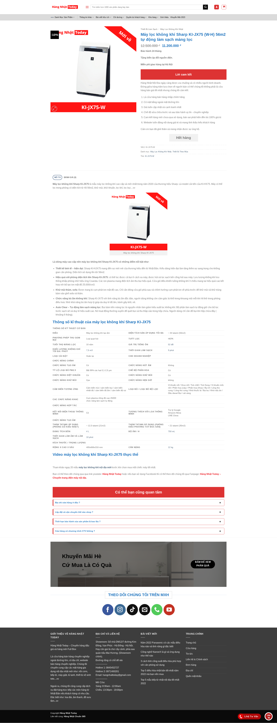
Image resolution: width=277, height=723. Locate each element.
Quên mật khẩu (193, 676)
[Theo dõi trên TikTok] (132, 609)
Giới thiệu (164, 17)
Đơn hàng (191, 665)
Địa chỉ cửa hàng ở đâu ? (67, 502)
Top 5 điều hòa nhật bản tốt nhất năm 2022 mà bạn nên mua (159, 672)
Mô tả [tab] (57, 177)
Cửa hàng (191, 648)
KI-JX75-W (149, 156)
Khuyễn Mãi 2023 (178, 17)
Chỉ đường (117, 17)
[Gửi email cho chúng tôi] (144, 609)
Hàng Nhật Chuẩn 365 (74, 716)
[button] (87, 7)
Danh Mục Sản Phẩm (64, 17)
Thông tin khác (85, 17)
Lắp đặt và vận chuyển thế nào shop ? (74, 512)
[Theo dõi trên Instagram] (120, 609)
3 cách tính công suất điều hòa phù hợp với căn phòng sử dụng (161, 663)
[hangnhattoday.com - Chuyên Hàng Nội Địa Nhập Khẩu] (64, 7)
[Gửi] (205, 7)
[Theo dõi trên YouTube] (169, 609)
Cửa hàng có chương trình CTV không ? (75, 531)
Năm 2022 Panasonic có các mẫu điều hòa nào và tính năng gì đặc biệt (160, 644)
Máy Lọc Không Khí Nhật (171, 29)
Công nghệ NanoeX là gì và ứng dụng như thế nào (160, 654)
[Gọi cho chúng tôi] (157, 609)
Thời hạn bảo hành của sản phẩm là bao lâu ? (78, 521)
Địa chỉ (189, 670)
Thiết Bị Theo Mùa (180, 152)
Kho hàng (152, 17)
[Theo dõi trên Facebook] (108, 609)
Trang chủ (191, 642)
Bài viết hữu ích (102, 17)
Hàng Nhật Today (68, 713)
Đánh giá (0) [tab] (70, 177)
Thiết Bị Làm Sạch (149, 29)
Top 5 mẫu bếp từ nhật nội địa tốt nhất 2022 (160, 682)
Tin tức (189, 654)
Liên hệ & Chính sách (197, 659)
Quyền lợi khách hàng (135, 17)
